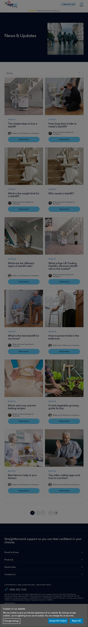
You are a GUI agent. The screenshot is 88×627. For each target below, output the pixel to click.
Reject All (76, 621)
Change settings (11, 621)
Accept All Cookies (58, 621)
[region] (44, 615)
